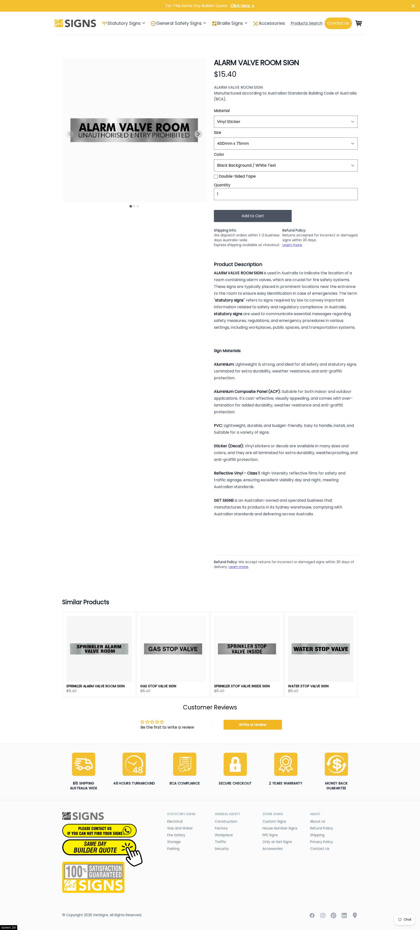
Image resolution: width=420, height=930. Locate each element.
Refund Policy (321, 828)
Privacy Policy (321, 841)
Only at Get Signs (277, 841)
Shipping (317, 835)
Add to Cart (253, 216)
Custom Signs (274, 821)
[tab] (130, 206)
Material (222, 110)
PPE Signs (270, 835)
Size (217, 132)
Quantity (222, 185)
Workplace (224, 835)
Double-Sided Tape (237, 176)
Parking (173, 848)
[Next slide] (198, 134)
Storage (174, 841)
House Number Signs (279, 828)
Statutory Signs (124, 23)
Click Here (242, 6)
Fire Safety (176, 835)
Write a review (252, 724)
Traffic (220, 841)
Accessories (272, 23)
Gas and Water (180, 828)
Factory (221, 828)
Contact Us (319, 848)
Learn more (292, 244)
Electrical (175, 821)
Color (219, 154)
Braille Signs (230, 23)
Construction (226, 821)
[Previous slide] (70, 134)
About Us (317, 821)
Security (222, 848)
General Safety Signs (179, 23)
